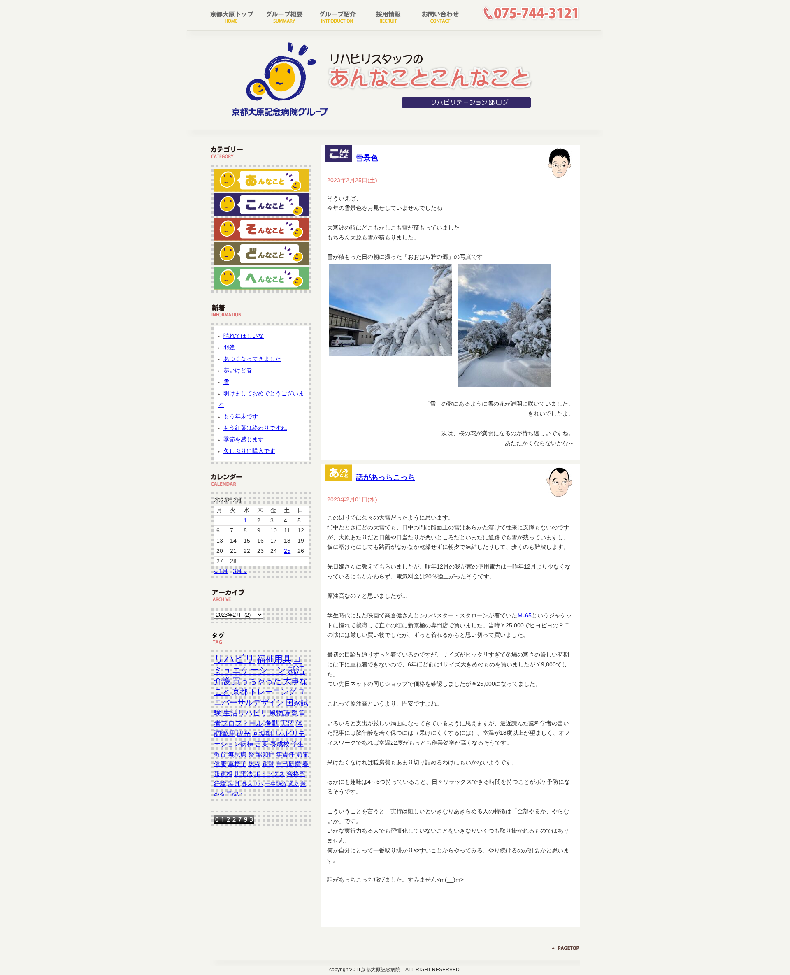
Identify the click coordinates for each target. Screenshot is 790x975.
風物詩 (279, 713)
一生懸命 (275, 784)
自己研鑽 (288, 764)
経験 (220, 783)
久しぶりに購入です (249, 451)
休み (254, 764)
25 (287, 551)
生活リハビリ (245, 713)
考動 (272, 723)
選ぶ (293, 784)
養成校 (280, 744)
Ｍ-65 (524, 615)
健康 (220, 764)
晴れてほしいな (243, 335)
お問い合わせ (436, 14)
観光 (244, 734)
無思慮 (237, 754)
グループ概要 (285, 14)
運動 (268, 764)
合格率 (296, 774)
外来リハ (252, 784)
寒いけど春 (237, 370)
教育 (220, 754)
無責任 (285, 754)
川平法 (243, 774)
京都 (240, 691)
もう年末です (240, 416)
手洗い (234, 794)
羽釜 (229, 347)
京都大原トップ (235, 14)
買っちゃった (256, 680)
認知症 (265, 754)
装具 (234, 783)
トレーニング (272, 691)
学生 (297, 744)
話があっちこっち (385, 477)
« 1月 (221, 571)
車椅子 (237, 764)
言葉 (261, 744)
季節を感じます (243, 439)
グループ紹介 (335, 14)
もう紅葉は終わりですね (255, 428)
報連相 (223, 774)
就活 (296, 670)
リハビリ (234, 658)
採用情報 (385, 14)
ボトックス (269, 774)
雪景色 (367, 158)
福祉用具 (274, 659)
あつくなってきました (252, 358)
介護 (222, 680)
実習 (287, 723)
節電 (302, 754)
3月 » (240, 571)
